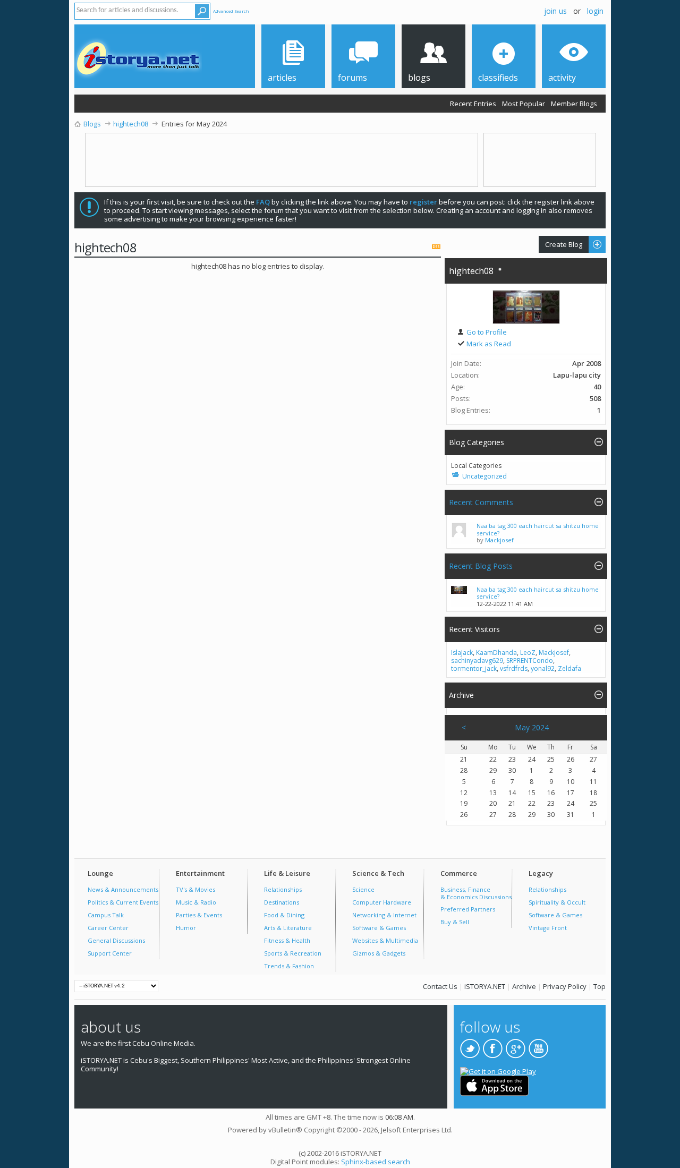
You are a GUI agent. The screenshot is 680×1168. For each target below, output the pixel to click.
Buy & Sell (454, 922)
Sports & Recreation (292, 953)
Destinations (281, 902)
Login (595, 11)
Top (599, 986)
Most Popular (523, 103)
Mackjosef (499, 540)
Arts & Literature (288, 928)
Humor (186, 928)
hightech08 (471, 271)
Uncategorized (484, 476)
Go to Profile (486, 332)
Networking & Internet (384, 915)
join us (555, 11)
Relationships (283, 889)
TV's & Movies (195, 889)
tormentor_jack (474, 668)
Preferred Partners (467, 909)
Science (363, 889)
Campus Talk (106, 915)
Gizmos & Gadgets (378, 953)
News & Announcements (123, 889)
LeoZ (528, 652)
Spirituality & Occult (557, 902)
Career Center (108, 928)
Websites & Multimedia (385, 940)
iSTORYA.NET (484, 986)
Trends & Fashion (289, 966)
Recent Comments (481, 502)
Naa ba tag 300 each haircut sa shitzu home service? (538, 529)
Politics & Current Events (123, 902)
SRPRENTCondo (529, 660)
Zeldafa (569, 668)
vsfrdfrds (514, 668)
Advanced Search (231, 11)
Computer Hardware (381, 902)
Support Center (110, 953)
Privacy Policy (564, 986)
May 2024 (532, 727)
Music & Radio (196, 902)
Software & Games (379, 928)
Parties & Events (199, 915)
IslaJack (462, 652)
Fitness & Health (287, 940)
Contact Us (440, 986)
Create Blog (560, 244)
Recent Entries (473, 103)
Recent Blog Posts (481, 566)
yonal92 (543, 668)
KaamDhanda (496, 652)
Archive (524, 986)
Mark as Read (488, 343)
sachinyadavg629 (477, 660)
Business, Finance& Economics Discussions (476, 893)
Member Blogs (574, 103)
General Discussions (116, 940)
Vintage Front (548, 928)
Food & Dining (284, 915)
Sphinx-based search (375, 1161)
